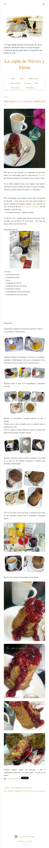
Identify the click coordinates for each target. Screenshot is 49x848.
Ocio (36, 83)
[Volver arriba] (25, 843)
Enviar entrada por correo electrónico (21, 787)
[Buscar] (43, 3)
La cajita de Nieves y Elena (24, 64)
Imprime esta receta (14, 778)
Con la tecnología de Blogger (26, 836)
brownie (41, 175)
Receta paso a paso (33, 791)
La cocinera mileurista (30, 206)
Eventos (27, 83)
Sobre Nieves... (16, 88)
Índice (22, 78)
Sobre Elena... (31, 88)
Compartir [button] (7, 787)
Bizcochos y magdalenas (15, 791)
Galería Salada (33, 78)
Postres (25, 791)
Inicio (13, 78)
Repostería (42, 791)
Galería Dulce (15, 83)
